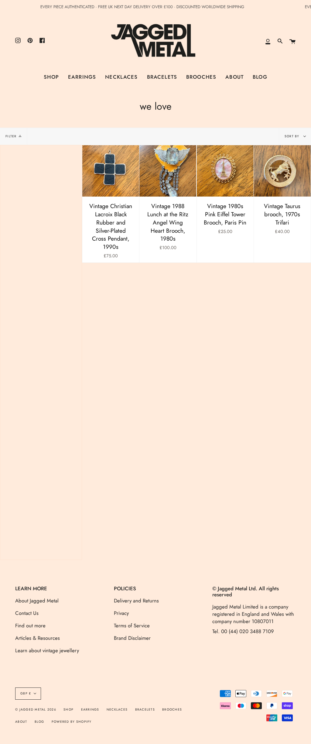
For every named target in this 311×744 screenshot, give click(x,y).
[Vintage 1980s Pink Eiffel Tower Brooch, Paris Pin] (225, 171)
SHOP (68, 709)
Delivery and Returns (136, 600)
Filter (11, 136)
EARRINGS (90, 709)
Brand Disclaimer (132, 638)
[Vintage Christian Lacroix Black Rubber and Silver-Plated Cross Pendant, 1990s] (110, 171)
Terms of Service (132, 625)
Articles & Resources (37, 638)
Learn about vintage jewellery (47, 650)
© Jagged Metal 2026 (35, 709)
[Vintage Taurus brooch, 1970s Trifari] (282, 171)
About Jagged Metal (37, 600)
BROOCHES (172, 709)
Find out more (30, 625)
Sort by (293, 136)
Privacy (121, 613)
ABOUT (21, 721)
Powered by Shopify (72, 721)
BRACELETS (145, 709)
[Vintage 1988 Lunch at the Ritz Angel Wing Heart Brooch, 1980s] (167, 171)
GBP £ (25, 693)
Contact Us (27, 613)
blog (39, 721)
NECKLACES (117, 709)
